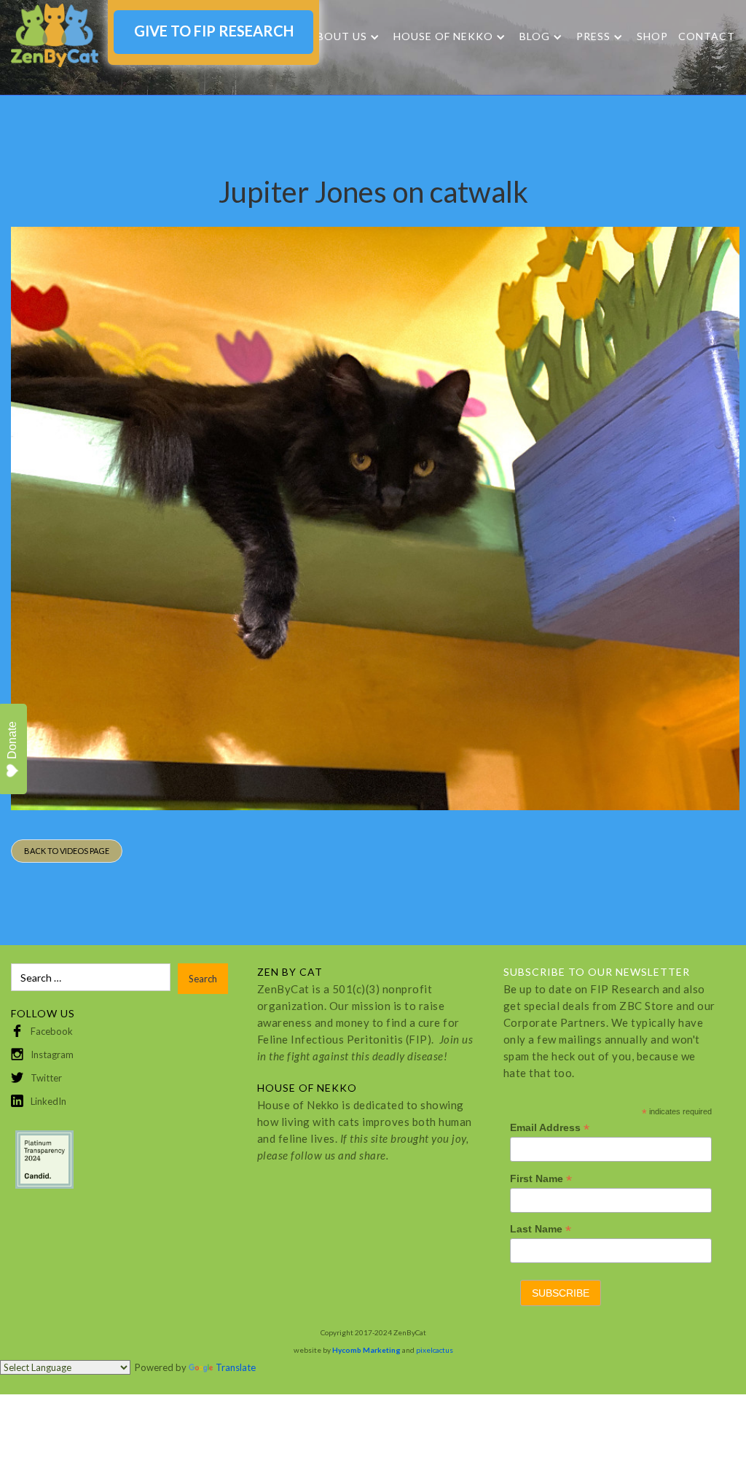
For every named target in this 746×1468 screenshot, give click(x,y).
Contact (706, 36)
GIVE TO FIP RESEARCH (214, 30)
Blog (534, 36)
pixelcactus (434, 1349)
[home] (54, 35)
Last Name (540, 1229)
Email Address (549, 1128)
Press (593, 36)
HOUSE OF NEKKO (443, 36)
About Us (338, 36)
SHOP (652, 36)
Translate (236, 1367)
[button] (344, 37)
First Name (541, 1179)
